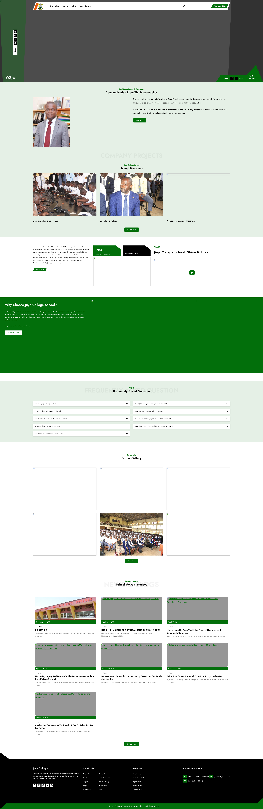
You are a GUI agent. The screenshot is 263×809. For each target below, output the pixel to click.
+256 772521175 (201, 776)
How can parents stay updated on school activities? (153, 419)
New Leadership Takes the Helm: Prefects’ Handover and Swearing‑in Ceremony (194, 631)
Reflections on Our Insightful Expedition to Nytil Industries (194, 676)
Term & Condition (105, 778)
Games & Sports (138, 778)
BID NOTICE (41, 630)
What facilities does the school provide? (149, 411)
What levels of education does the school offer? (51, 419)
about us (86, 774)
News (85, 778)
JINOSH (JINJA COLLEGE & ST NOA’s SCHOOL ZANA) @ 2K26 (130, 630)
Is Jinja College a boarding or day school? (49, 411)
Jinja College (40, 768)
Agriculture (137, 781)
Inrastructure (137, 789)
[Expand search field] (184, 6)
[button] (227, 78)
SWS (157, 806)
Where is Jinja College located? (46, 404)
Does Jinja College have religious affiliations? (151, 404)
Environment (137, 785)
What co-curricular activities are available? (49, 434)
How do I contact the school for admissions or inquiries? (154, 426)
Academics (87, 789)
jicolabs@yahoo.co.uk (222, 777)
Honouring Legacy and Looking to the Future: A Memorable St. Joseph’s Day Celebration (65, 678)
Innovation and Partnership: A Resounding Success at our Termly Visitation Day (131, 678)
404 (100, 789)
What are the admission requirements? (48, 426)
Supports (102, 774)
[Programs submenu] (69, 6)
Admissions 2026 (220, 6)
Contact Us (103, 785)
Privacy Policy (104, 781)
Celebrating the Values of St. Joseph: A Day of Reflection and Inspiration (64, 727)
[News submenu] (83, 6)
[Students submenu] (77, 6)
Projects (85, 781)
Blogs (85, 785)
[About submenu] (60, 6)
